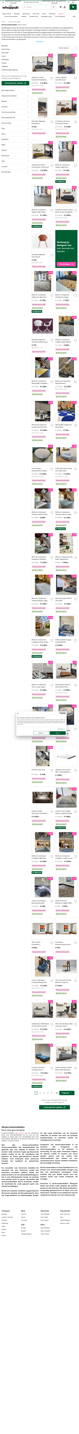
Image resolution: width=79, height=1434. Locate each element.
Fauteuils (4, 1220)
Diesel (23, 1217)
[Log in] (64, 7)
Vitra (61, 1217)
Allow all (58, 732)
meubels (21, 1133)
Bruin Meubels (45, 1228)
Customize (40, 732)
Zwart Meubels (45, 1231)
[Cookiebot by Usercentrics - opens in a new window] (60, 713)
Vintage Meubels (26, 1234)
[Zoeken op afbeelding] (53, 7)
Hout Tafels (44, 1217)
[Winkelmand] (61, 7)
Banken (4, 1229)
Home (3, 22)
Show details (60, 728)
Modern (23, 1231)
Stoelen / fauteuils (7, 1217)
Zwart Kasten (45, 1234)
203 (57, 1093)
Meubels (4, 1214)
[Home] (10, 7)
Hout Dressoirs (65, 1214)
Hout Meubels (45, 1214)
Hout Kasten (45, 1220)
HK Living (24, 1220)
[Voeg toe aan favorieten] (52, 78)
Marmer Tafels (64, 1223)
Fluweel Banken (65, 1220)
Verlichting (5, 1223)
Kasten (4, 1235)
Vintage (23, 1228)
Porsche (23, 1214)
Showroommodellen (14, 22)
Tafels (3, 1226)
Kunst (3, 1232)
